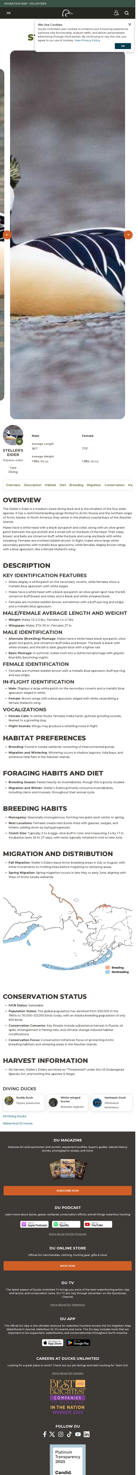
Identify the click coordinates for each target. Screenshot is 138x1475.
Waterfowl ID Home (18, 1123)
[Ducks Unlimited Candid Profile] (68, 1462)
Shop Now (67, 1265)
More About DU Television (67, 1304)
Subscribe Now (67, 1190)
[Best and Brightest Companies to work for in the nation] (68, 1396)
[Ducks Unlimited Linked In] (86, 1434)
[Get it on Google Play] (78, 1342)
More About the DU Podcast (67, 1234)
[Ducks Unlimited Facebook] (44, 1434)
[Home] (67, 13)
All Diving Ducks (14, 1116)
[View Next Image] (128, 234)
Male (35, 436)
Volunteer (37, 3)
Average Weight (43, 456)
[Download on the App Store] (52, 1342)
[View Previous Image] (7, 234)
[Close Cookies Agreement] (129, 24)
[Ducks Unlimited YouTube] (78, 1434)
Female (88, 436)
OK (123, 46)
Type (13, 467)
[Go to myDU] (116, 13)
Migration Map (15, 3)
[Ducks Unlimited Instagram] (61, 1434)
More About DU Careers (67, 1373)
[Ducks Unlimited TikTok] (69, 1434)
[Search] (126, 13)
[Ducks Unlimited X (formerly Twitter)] (52, 1434)
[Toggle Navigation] (8, 13)
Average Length (43, 444)
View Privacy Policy (87, 40)
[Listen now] (34, 1224)
